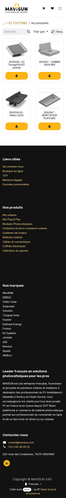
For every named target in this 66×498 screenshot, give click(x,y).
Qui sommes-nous (13, 166)
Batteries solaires (13, 237)
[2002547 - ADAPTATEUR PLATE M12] (49, 100)
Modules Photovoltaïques (17, 223)
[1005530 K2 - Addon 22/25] (16, 100)
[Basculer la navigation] (60, 8)
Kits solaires (9, 214)
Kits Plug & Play (11, 219)
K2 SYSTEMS (18, 23)
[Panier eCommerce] (43, 8)
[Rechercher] (28, 31)
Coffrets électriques (14, 246)
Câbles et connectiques (16, 241)
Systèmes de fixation (15, 232)
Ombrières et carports (15, 250)
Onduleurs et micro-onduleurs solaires (25, 228)
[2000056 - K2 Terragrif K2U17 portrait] (16, 50)
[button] (41, 31)
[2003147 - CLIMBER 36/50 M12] (49, 50)
